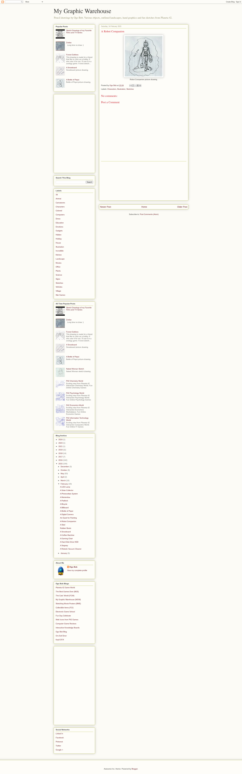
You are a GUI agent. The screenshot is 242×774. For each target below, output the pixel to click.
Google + (59, 750)
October (64, 470)
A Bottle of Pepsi (72, 80)
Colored (59, 211)
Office (58, 267)
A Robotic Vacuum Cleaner (70, 549)
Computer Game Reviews (66, 624)
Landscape (60, 259)
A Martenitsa (65, 497)
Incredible (60, 251)
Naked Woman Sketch (75, 369)
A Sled (62, 525)
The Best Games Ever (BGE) (67, 592)
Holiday (59, 239)
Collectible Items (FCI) (64, 608)
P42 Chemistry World (74, 381)
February (64, 484)
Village (58, 291)
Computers (60, 215)
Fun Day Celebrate (63, 616)
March (63, 480)
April (63, 477)
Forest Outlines (72, 55)
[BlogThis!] (133, 85)
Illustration (121, 89)
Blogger (135, 769)
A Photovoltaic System (69, 494)
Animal (58, 199)
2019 (60, 450)
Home (144, 207)
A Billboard (64, 508)
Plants (58, 271)
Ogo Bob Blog (61, 632)
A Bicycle (63, 504)
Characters (111, 89)
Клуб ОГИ (60, 640)
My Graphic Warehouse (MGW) (68, 599)
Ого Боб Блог (61, 636)
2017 (60, 457)
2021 (60, 446)
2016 (60, 460)
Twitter (58, 746)
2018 (60, 453)
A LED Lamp (65, 487)
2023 (60, 443)
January (64, 553)
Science (59, 275)
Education (60, 223)
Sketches (130, 89)
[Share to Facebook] (138, 85)
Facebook (60, 738)
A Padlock (64, 501)
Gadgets (59, 231)
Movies (58, 263)
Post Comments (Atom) (149, 214)
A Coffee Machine (67, 535)
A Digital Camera (66, 514)
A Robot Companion (68, 521)
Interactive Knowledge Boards (68, 628)
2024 (60, 440)
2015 (60, 464)
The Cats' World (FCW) (65, 596)
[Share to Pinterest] (140, 85)
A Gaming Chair (66, 539)
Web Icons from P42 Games (67, 620)
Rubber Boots (65, 528)
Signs (58, 279)
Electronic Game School (65, 612)
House (58, 243)
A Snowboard (71, 68)
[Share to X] (135, 85)
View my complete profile (77, 570)
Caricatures (60, 203)
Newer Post (105, 207)
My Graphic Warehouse (82, 11)
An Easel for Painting (68, 518)
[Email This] (130, 85)
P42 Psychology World (75, 393)
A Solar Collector (66, 490)
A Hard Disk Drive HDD (69, 542)
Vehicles (59, 287)
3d (57, 195)
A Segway (64, 545)
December (65, 467)
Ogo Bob (73, 567)
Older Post (182, 207)
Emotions (59, 227)
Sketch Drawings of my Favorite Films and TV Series (79, 31)
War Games (60, 295)
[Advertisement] (143, 181)
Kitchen (59, 255)
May (63, 473)
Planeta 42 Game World (65, 587)
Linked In (59, 734)
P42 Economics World (75, 405)
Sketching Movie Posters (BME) (68, 604)
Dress (58, 219)
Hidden (58, 235)
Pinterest (59, 742)
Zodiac (69, 43)
